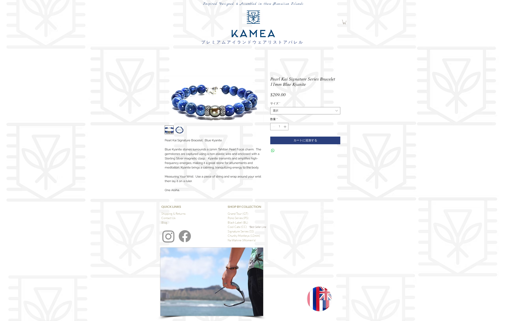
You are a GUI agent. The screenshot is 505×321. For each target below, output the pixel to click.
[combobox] (305, 111)
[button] (344, 22)
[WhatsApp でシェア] (272, 150)
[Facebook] (185, 236)
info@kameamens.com (313, 214)
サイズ (275, 103)
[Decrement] (273, 126)
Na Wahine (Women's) (242, 240)
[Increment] (285, 126)
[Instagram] (168, 236)
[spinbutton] (279, 126)
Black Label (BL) (238, 222)
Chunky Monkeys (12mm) (244, 236)
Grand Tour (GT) (238, 214)
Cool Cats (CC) (238, 227)
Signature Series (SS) (241, 231)
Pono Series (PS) (238, 218)
